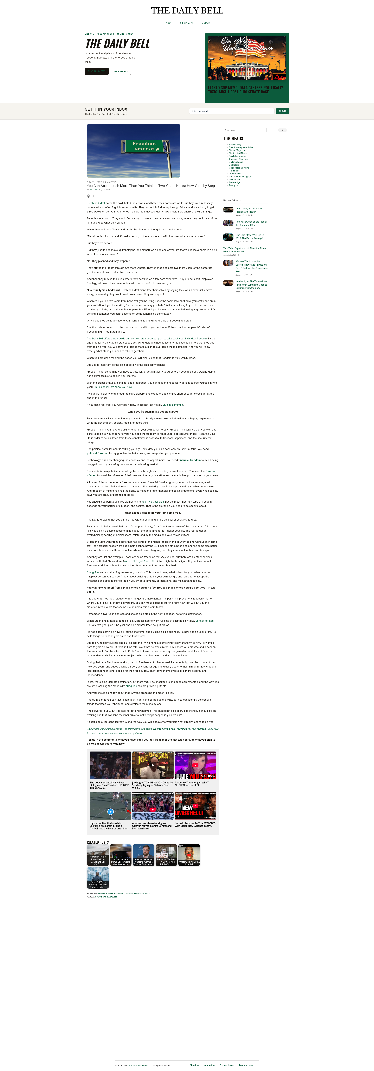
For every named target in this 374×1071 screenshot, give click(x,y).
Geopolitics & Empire (239, 168)
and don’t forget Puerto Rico (140, 561)
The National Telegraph (240, 176)
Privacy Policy (226, 1065)
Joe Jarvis (93, 189)
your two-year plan (153, 501)
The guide (93, 572)
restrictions (139, 893)
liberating (129, 893)
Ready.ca (233, 185)
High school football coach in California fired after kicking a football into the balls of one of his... (109, 826)
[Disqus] (153, 938)
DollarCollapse (236, 162)
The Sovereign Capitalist (241, 147)
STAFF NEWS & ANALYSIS (106, 897)
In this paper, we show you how (113, 387)
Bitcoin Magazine (237, 150)
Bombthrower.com (237, 156)
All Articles (186, 23)
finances (101, 893)
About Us (194, 1065)
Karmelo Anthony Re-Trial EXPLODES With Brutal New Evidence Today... (195, 824)
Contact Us (209, 1065)
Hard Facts (234, 170)
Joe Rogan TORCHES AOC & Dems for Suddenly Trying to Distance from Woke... (152, 785)
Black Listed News (238, 153)
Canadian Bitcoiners (238, 159)
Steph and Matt (96, 203)
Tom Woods (235, 179)
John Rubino (235, 173)
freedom (109, 893)
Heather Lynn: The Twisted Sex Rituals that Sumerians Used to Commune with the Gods (251, 285)
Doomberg (234, 165)
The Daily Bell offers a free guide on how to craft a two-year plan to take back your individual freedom (147, 338)
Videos (206, 23)
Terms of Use (246, 1065)
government (119, 893)
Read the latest (97, 71)
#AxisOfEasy (235, 144)
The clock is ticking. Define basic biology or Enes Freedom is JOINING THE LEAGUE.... (109, 785)
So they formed (204, 620)
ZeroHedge (234, 182)
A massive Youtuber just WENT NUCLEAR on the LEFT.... (192, 783)
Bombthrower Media (138, 1065)
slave (147, 893)
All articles (121, 71)
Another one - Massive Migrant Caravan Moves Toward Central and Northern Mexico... (152, 826)
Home (167, 23)
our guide (131, 686)
